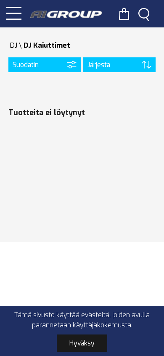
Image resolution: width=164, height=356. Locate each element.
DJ (13, 45)
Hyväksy (82, 343)
